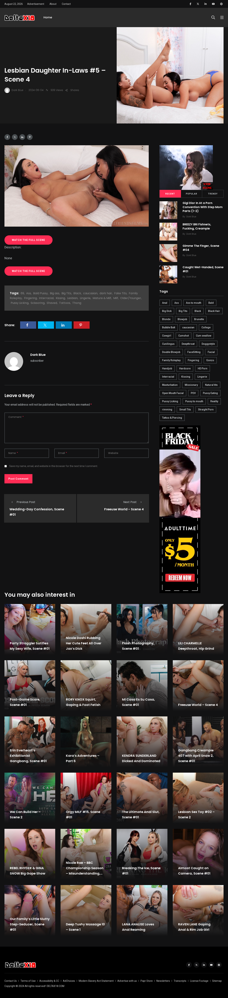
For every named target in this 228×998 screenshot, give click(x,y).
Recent (170, 194)
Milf (115, 298)
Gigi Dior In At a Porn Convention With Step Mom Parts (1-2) (202, 207)
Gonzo (210, 360)
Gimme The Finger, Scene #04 (201, 248)
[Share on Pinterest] (30, 137)
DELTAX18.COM (55, 986)
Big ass (54, 293)
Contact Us (10, 980)
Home (47, 17)
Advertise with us (127, 980)
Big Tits (66, 293)
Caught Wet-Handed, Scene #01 (203, 269)
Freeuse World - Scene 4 (124, 509)
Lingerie (85, 298)
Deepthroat (188, 343)
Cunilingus (168, 343)
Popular (191, 194)
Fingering (30, 298)
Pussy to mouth (194, 401)
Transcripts (180, 980)
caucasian (90, 293)
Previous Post (26, 502)
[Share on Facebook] (7, 137)
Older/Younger (130, 298)
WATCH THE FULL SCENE (28, 240)
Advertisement (35, 3)
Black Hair (214, 311)
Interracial (46, 298)
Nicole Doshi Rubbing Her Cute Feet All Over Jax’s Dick (83, 643)
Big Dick (167, 311)
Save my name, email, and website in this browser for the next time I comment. (53, 466)
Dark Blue (38, 354)
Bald (211, 302)
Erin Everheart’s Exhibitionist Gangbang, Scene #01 (28, 755)
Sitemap (217, 980)
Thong (76, 303)
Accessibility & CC (49, 980)
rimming (167, 409)
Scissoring (38, 303)
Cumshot (183, 335)
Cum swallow (203, 335)
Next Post (130, 502)
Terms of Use (28, 980)
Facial (211, 352)
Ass (28, 293)
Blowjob (182, 319)
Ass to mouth (193, 302)
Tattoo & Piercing (172, 417)
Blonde (166, 319)
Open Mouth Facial (173, 393)
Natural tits (211, 384)
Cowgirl (166, 335)
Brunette (199, 319)
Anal (164, 302)
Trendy (213, 194)
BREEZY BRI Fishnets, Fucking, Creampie (197, 227)
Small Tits (185, 409)
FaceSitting (194, 352)
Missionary (191, 384)
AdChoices (69, 980)
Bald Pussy (40, 293)
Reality (214, 401)
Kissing (60, 298)
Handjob (167, 368)
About (53, 3)
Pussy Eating (210, 393)
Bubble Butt (168, 327)
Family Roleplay (171, 360)
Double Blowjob (171, 352)
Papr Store (147, 980)
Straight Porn (206, 409)
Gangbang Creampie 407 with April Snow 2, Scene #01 (196, 755)
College (206, 327)
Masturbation (170, 384)
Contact (66, 3)
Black (77, 293)
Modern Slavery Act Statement (96, 980)
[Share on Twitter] (15, 137)
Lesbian (72, 298)
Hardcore (185, 368)
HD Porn (202, 368)
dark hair (106, 293)
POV (193, 393)
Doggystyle (208, 343)
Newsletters (163, 980)
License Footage (199, 980)
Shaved (52, 303)
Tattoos (64, 303)
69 (22, 293)
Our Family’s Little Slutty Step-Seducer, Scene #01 (30, 924)
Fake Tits (120, 293)
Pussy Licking (19, 303)
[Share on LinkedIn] (22, 137)
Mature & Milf (102, 298)
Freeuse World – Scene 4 (198, 705)
